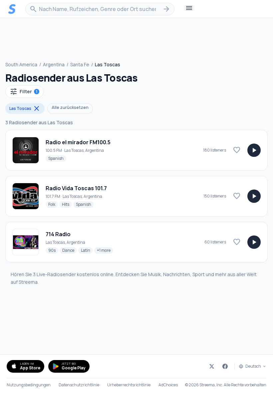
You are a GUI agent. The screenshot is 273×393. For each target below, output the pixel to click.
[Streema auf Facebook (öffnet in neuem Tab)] (225, 366)
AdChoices (168, 385)
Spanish (57, 158)
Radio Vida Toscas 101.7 (76, 188)
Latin (87, 250)
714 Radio (58, 234)
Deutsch (253, 366)
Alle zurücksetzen (70, 107)
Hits (67, 204)
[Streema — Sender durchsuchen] (12, 9)
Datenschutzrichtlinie (79, 385)
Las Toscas (25, 108)
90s (53, 250)
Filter (23, 91)
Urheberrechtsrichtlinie (128, 385)
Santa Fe (79, 64)
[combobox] (99, 9)
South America (21, 64)
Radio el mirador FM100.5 (78, 142)
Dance (69, 250)
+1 (105, 250)
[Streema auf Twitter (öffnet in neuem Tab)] (211, 366)
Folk (53, 204)
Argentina (54, 64)
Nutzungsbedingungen (29, 385)
